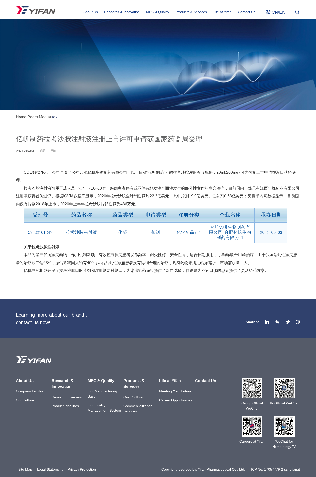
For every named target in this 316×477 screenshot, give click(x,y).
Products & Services (191, 12)
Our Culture (25, 400)
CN (275, 12)
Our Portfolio (133, 397)
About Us (90, 12)
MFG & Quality (157, 12)
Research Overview (67, 397)
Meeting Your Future (175, 391)
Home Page (26, 117)
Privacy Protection (82, 469)
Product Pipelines (65, 406)
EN (282, 12)
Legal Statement (50, 469)
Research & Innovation (122, 12)
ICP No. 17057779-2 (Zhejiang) (275, 469)
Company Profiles (29, 391)
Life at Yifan (222, 12)
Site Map (25, 469)
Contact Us (246, 12)
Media (44, 117)
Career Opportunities (175, 400)
